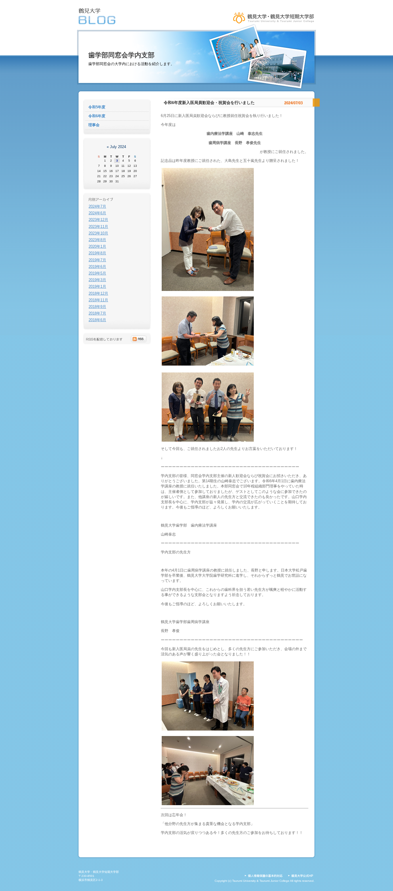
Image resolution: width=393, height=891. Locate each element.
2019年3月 (97, 280)
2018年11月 (98, 300)
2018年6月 (97, 320)
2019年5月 (97, 273)
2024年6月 (97, 213)
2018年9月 (97, 306)
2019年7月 (97, 260)
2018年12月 (98, 293)
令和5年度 (96, 107)
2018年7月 (97, 313)
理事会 (94, 125)
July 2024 (118, 147)
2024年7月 (97, 206)
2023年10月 (98, 233)
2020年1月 (97, 246)
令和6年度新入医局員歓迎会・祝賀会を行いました (209, 102)
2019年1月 (97, 286)
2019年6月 (97, 266)
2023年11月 (98, 226)
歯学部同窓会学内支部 (121, 55)
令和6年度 (96, 116)
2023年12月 (98, 219)
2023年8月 (97, 240)
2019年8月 (97, 253)
